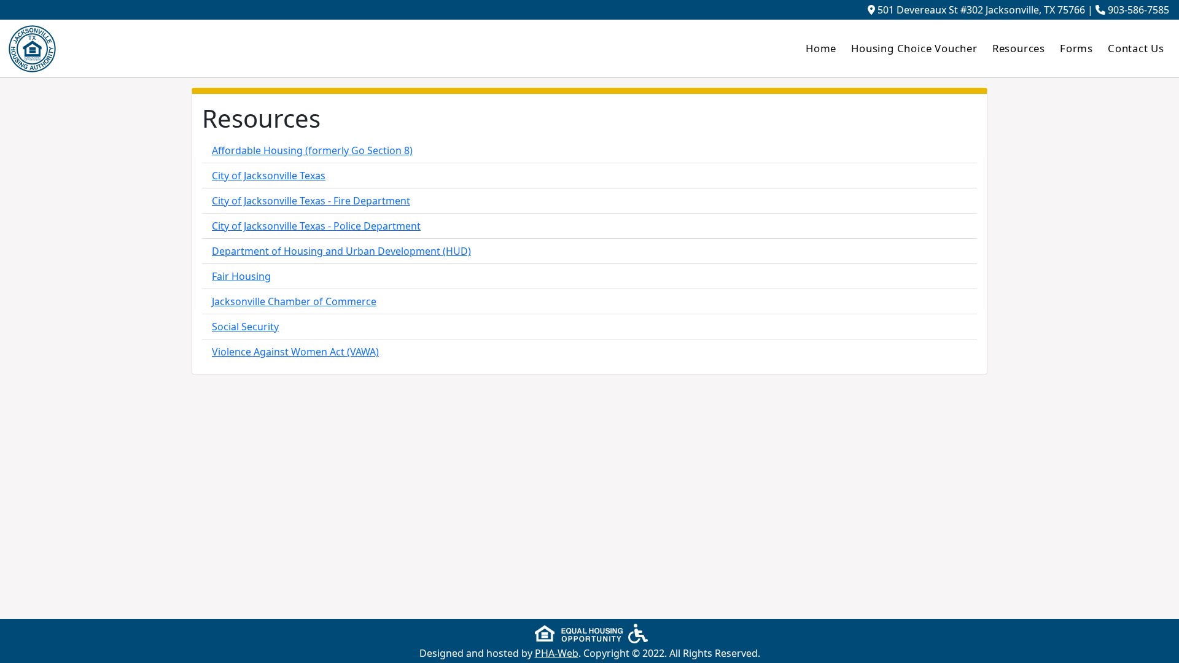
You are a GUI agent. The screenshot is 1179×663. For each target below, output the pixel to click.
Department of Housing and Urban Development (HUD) (341, 251)
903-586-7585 (1138, 10)
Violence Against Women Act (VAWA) (295, 352)
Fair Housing (241, 276)
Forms (1076, 48)
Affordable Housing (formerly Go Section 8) (312, 150)
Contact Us (1136, 48)
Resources (1018, 48)
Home (821, 48)
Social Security (245, 326)
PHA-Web (556, 653)
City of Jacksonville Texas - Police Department (316, 226)
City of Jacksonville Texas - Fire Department (311, 200)
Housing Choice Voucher (914, 48)
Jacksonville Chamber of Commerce (294, 301)
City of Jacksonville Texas (268, 175)
